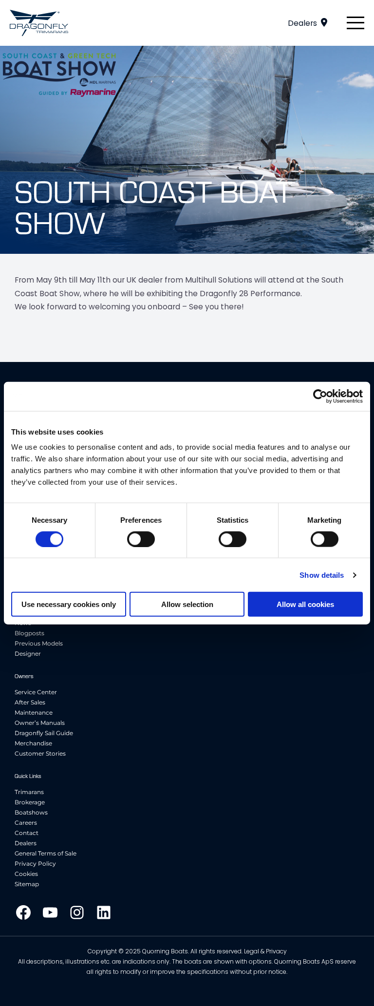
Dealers (302, 23)
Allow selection (187, 604)
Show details (321, 574)
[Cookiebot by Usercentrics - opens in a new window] (320, 396)
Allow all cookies (305, 604)
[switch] (141, 539)
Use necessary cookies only (68, 604)
